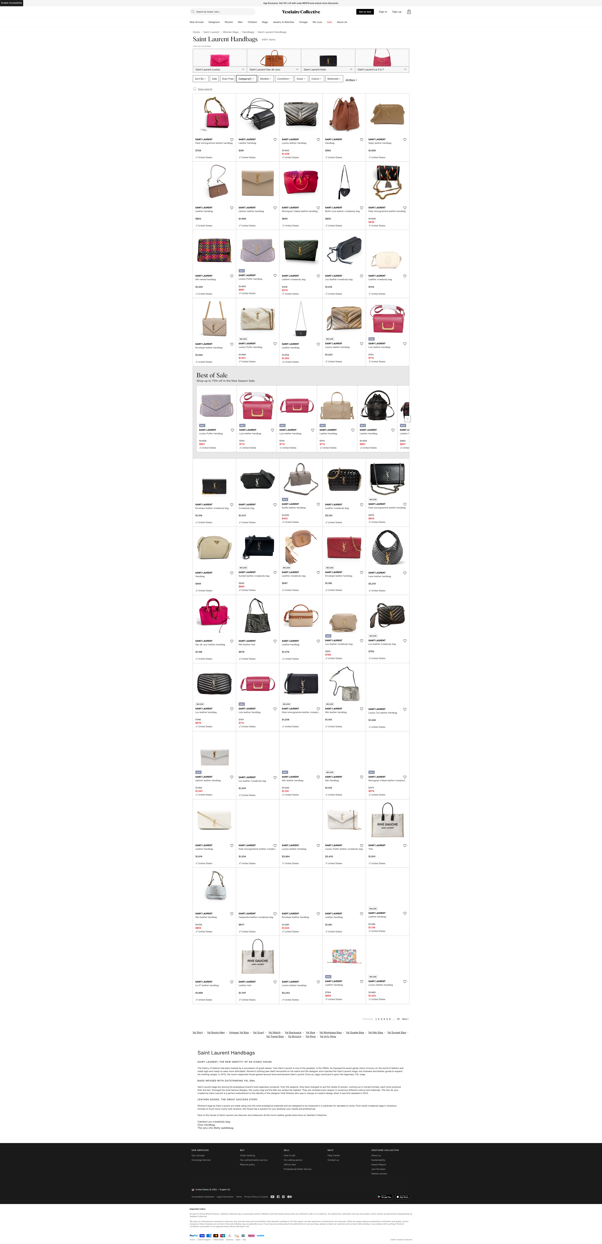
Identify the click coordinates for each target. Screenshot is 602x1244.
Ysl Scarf (258, 1033)
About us (376, 1155)
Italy (244, 1240)
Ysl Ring (311, 1036)
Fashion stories (379, 1173)
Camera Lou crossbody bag (214, 1121)
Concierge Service (201, 1160)
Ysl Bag (310, 1033)
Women (229, 22)
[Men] (245, 22)
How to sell (289, 1155)
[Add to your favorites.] (232, 140)
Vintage (303, 22)
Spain (238, 1240)
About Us (342, 22)
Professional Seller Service (297, 1169)
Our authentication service (253, 1160)
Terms (239, 1196)
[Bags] (270, 22)
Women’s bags (205, 1105)
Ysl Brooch (294, 1036)
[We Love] (324, 22)
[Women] (235, 22)
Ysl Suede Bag (355, 1033)
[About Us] (349, 22)
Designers (214, 22)
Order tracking (247, 1155)
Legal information (225, 1196)
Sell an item (365, 11)
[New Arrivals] (206, 22)
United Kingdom (204, 1240)
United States (218, 1240)
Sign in (383, 11)
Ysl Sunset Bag (396, 1033)
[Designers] (222, 22)
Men (240, 22)
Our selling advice (293, 1160)
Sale (329, 22)
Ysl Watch (274, 1033)
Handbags (248, 32)
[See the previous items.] (194, 419)
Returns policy (247, 1164)
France (192, 1240)
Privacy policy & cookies (256, 1196)
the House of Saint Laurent (219, 1115)
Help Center (334, 1155)
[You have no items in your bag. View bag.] (409, 12)
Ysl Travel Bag (275, 1036)
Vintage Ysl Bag (239, 1033)
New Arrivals (196, 22)
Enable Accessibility (11, 3)
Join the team (378, 1169)
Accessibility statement (203, 1196)
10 (398, 1019)
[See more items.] (407, 419)
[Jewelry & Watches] (296, 22)
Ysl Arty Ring (328, 1036)
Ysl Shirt (198, 1033)
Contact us (333, 1160)
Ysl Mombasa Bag (330, 1033)
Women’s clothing (255, 1071)
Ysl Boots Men (216, 1033)
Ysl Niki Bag (375, 1033)
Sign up (396, 11)
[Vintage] (310, 22)
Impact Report (378, 1164)
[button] (409, 12)
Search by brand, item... (208, 11)
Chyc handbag (206, 1125)
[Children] (259, 22)
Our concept (198, 1155)
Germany (230, 1240)
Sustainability (378, 1160)
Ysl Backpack (293, 1033)
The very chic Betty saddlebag (215, 1128)
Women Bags (231, 32)
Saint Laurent (211, 32)
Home (196, 32)
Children (252, 22)
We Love (317, 22)
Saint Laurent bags (207, 1087)
